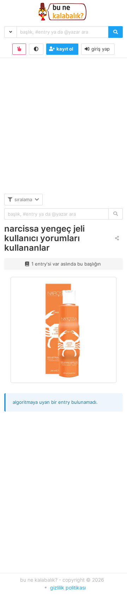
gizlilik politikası (68, 588)
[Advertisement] (63, 130)
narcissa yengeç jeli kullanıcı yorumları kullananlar (44, 238)
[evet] (115, 214)
